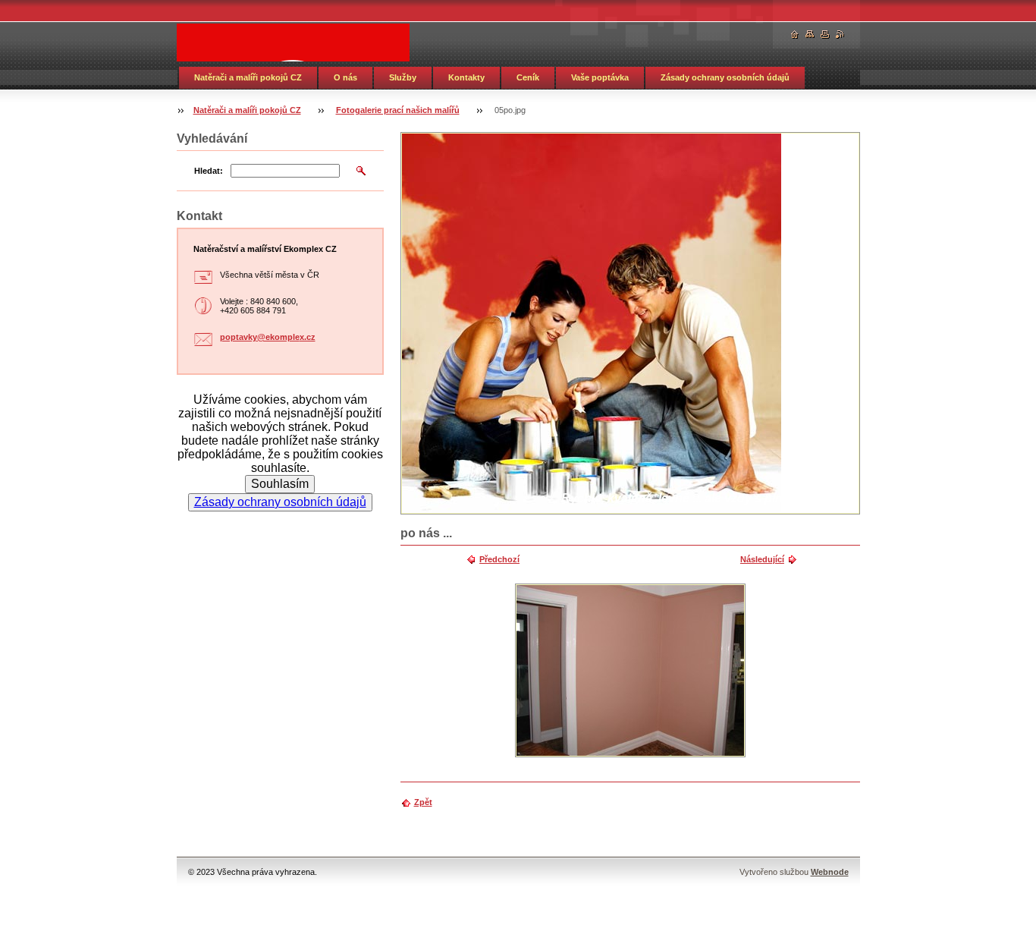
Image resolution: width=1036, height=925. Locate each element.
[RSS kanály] (840, 34)
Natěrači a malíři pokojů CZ (248, 77)
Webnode (830, 871)
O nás (345, 77)
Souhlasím (280, 483)
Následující (762, 559)
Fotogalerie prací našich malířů (398, 110)
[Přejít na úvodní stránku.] (293, 42)
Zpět (423, 802)
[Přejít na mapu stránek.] (810, 34)
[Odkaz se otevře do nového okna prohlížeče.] (630, 670)
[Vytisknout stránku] (825, 34)
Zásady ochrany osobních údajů (725, 77)
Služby (402, 77)
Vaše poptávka (600, 77)
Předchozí (499, 559)
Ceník (527, 77)
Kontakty (466, 77)
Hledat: (208, 170)
